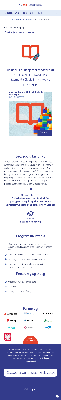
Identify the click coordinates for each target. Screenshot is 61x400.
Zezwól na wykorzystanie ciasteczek (31, 372)
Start (5, 19)
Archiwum (29, 19)
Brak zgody (30, 389)
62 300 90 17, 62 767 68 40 (17, 13)
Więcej (44, 132)
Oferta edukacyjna (16, 19)
